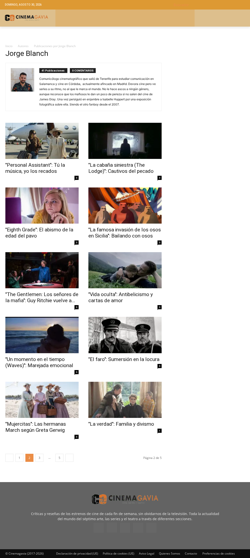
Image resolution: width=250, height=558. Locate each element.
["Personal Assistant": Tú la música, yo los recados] (42, 141)
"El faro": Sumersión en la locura (123, 359)
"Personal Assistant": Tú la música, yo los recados (35, 168)
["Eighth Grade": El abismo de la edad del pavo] (42, 205)
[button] (209, 5)
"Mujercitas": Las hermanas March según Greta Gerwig (35, 427)
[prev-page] (9, 458)
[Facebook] (99, 528)
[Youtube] (151, 528)
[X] (138, 528)
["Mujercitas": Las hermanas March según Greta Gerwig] (42, 400)
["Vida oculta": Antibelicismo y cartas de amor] (125, 270)
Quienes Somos (169, 553)
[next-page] (69, 458)
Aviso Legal (146, 553)
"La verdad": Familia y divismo (121, 424)
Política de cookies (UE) (118, 553)
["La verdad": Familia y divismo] (125, 400)
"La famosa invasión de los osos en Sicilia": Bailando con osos (124, 233)
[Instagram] (112, 527)
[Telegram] (125, 528)
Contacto (191, 553)
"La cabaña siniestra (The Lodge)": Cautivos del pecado (121, 168)
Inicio (8, 46)
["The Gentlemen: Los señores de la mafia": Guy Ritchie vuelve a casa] (42, 270)
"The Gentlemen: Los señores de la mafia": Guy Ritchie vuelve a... (41, 297)
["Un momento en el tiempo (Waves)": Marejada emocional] (42, 335)
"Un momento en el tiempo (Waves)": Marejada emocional (39, 362)
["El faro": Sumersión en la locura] (125, 335)
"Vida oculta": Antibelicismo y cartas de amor (120, 297)
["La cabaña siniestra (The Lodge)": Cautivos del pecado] (125, 141)
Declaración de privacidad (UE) (77, 553)
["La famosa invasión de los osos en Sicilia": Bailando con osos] (125, 205)
